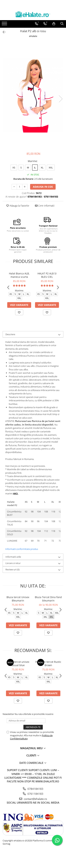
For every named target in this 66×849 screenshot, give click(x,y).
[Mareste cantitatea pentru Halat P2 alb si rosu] (24, 187)
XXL (51, 167)
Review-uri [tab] (12, 569)
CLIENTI (31, 755)
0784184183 (35, 789)
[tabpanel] (33, 95)
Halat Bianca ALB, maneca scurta (19, 275)
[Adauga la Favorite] (19, 312)
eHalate (33, 36)
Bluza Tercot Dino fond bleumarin (48, 598)
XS (13, 167)
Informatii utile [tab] (13, 556)
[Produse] (5, 24)
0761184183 (35, 793)
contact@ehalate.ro (35, 799)
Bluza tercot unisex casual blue (18, 663)
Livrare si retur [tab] (13, 563)
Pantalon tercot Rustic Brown (48, 663)
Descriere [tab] (10, 334)
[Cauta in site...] (62, 23)
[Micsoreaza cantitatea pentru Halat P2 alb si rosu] (14, 187)
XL (42, 167)
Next (60, 98)
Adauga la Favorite (19, 205)
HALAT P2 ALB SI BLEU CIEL (46, 275)
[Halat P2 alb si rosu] (33, 95)
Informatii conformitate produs (21, 549)
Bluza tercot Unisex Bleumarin (18, 598)
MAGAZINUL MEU (31, 748)
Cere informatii (45, 205)
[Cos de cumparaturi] (54, 23)
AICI (15, 493)
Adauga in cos (43, 186)
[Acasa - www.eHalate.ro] (33, 14)
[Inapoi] (2, 32)
